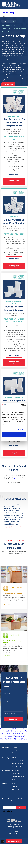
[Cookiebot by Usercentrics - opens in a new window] (20, 405)
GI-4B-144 (5, 735)
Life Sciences (16, 747)
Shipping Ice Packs (17, 758)
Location (14, 786)
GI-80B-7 (4, 736)
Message (6, 701)
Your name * (7, 686)
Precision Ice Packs (17, 763)
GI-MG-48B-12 (14, 740)
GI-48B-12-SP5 (14, 733)
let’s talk (14, 719)
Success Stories (16, 789)
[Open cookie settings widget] (2, 841)
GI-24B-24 (5, 732)
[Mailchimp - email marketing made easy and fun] (7, 812)
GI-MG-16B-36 (15, 738)
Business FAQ (16, 771)
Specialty (14, 753)
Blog (13, 779)
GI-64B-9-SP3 (18, 735)
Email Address (7, 805)
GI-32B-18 (20, 732)
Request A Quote (14, 181)
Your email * (7, 693)
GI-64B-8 (11, 735)
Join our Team (16, 792)
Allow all (14, 434)
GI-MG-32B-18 (6, 740)
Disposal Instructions (18, 776)
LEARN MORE (14, 174)
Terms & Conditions (14, 834)
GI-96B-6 (15, 736)
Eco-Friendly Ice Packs (18, 761)
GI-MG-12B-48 (6, 738)
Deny (14, 438)
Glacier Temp (7, 12)
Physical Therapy (17, 766)
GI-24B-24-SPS (12, 732)
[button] (25, 4)
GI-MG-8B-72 (23, 740)
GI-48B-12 (7, 733)
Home (4, 21)
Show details (19, 429)
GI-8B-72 (10, 736)
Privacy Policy (14, 831)
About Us (14, 783)
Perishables (15, 750)
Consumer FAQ (16, 773)
